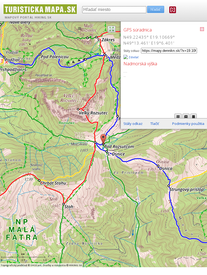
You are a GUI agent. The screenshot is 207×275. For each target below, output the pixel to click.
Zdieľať (133, 57)
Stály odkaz (133, 123)
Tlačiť (154, 123)
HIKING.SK (43, 17)
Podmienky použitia (188, 123)
